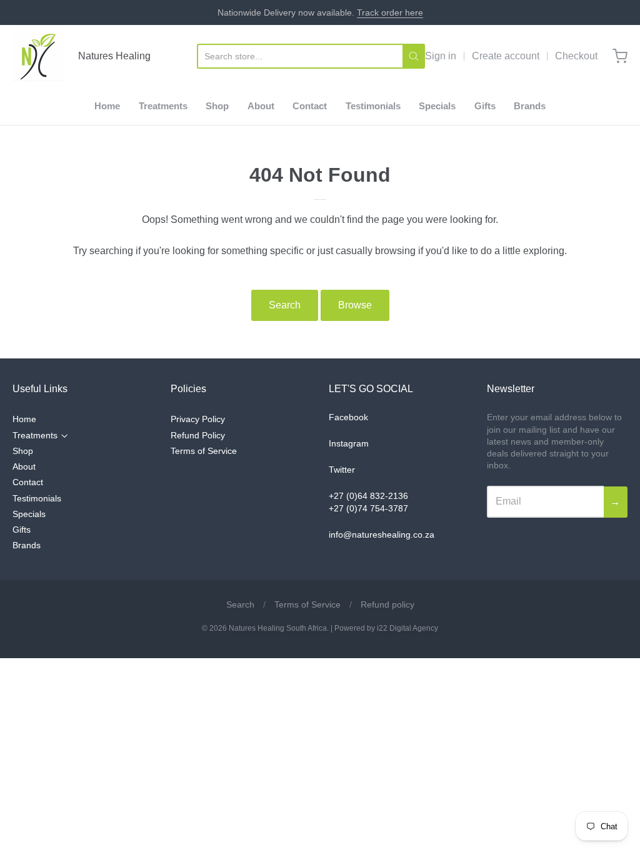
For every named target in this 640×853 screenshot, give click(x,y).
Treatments (163, 106)
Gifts (485, 106)
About (261, 106)
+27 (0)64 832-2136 (368, 496)
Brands (530, 106)
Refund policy (387, 604)
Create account (505, 56)
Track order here (390, 12)
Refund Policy (198, 435)
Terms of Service (204, 451)
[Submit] (413, 56)
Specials (437, 106)
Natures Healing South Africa (278, 628)
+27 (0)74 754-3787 (368, 508)
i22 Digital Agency (407, 628)
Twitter (342, 470)
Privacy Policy (198, 419)
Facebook (348, 417)
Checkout (576, 56)
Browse (355, 305)
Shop (217, 106)
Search (285, 305)
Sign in (440, 56)
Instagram (349, 443)
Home (107, 106)
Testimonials (373, 106)
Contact (309, 106)
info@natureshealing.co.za (381, 535)
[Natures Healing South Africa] (37, 56)
